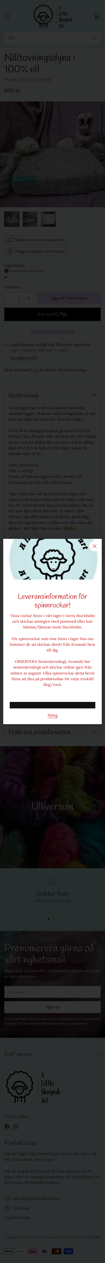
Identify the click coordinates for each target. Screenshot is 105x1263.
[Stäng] (94, 546)
